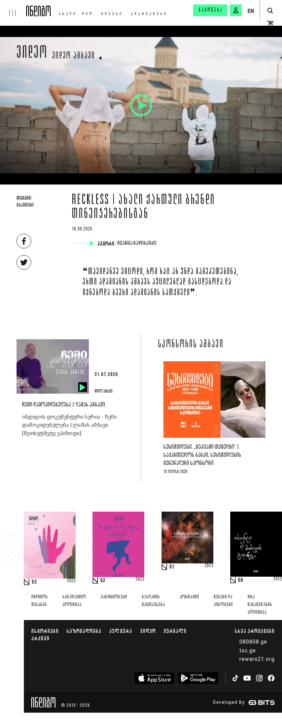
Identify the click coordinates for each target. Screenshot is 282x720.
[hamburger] (13, 8)
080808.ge (253, 642)
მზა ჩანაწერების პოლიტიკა (259, 604)
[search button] (270, 11)
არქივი (40, 638)
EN (250, 11)
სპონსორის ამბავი (191, 344)
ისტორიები (45, 630)
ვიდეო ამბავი (73, 56)
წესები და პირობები (223, 601)
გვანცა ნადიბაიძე (137, 243)
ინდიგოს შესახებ (39, 601)
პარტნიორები (114, 597)
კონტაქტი (189, 597)
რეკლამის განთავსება (153, 601)
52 (102, 581)
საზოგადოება (83, 630)
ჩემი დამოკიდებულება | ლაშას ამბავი (63, 405)
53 (34, 582)
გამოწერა (211, 10)
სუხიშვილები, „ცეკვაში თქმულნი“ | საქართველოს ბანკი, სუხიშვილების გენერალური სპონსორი (202, 455)
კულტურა (120, 630)
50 (240, 580)
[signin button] (236, 10)
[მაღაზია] (270, 22)
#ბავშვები (25, 205)
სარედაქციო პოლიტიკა (74, 601)
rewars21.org (257, 659)
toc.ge (247, 650)
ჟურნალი (175, 630)
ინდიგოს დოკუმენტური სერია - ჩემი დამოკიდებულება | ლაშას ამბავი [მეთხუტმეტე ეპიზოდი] (69, 425)
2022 (277, 579)
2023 (71, 581)
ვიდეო (32, 54)
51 (171, 567)
